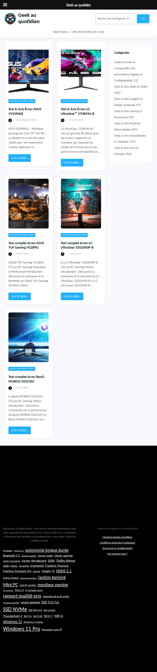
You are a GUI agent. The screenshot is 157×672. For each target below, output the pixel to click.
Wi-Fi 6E (38, 616)
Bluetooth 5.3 (11, 555)
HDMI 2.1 (64, 571)
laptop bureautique (28, 578)
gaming (36, 571)
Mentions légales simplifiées (117, 537)
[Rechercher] (143, 18)
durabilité (24, 566)
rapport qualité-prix (22, 596)
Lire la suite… (21, 159)
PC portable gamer (34, 590)
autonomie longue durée (47, 550)
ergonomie (37, 566)
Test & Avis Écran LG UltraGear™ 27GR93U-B (77, 112)
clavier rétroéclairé (34, 561)
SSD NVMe (15, 609)
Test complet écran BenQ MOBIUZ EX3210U (26, 379)
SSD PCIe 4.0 (35, 610)
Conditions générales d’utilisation (117, 543)
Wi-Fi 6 (28, 616)
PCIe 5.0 (19, 590)
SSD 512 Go (50, 602)
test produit (49, 610)
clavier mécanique (11, 561)
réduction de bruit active (56, 596)
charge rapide (45, 556)
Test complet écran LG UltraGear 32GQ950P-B (77, 245)
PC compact (8, 591)
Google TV (48, 571)
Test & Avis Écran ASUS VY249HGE (24, 112)
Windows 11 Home (33, 622)
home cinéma (11, 578)
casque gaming (28, 556)
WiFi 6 (58, 616)
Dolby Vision (10, 566)
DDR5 (51, 561)
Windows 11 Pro (21, 629)
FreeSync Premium (57, 566)
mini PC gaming (28, 585)
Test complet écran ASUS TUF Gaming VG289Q (26, 245)
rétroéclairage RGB (11, 603)
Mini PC (10, 584)
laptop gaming (51, 577)
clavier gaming (63, 555)
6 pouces (7, 550)
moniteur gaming (53, 585)
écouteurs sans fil (52, 629)
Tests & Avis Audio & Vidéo (22, 101)
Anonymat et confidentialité (117, 548)
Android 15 (19, 551)
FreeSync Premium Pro (17, 571)
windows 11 (12, 622)
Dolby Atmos (65, 561)
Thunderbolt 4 (12, 616)
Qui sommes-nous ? (117, 554)
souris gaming (30, 602)
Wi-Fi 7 (48, 616)
